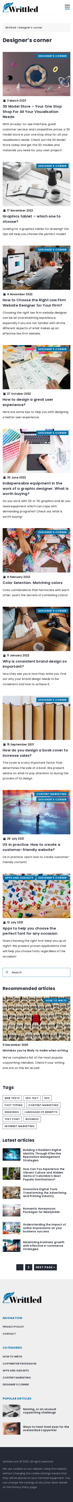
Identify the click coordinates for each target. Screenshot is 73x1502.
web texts (12, 1098)
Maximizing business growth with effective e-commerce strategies (43, 1246)
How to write (12, 1356)
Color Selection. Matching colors (33, 582)
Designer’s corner (16, 1384)
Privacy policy (13, 1326)
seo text (32, 1098)
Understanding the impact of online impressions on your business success (44, 1228)
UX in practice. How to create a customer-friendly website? (31, 847)
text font (12, 1119)
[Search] (7, 972)
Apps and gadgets (16, 1370)
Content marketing (17, 1377)
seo (47, 1098)
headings (12, 1112)
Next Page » (45, 1267)
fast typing (14, 1105)
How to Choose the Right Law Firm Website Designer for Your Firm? (34, 303)
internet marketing (20, 1126)
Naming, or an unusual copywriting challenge (39, 1410)
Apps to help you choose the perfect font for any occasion (30, 931)
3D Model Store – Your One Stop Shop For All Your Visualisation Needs (32, 111)
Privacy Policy (20, 1487)
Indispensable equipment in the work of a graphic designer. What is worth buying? (36, 488)
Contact (9, 1334)
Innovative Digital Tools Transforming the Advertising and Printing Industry (44, 1193)
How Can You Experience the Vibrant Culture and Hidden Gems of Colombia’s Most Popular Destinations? (44, 1174)
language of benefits (41, 1112)
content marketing (43, 1105)
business (32, 1119)
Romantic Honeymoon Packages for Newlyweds (41, 1210)
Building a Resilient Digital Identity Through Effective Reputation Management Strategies (42, 1155)
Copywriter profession (19, 1363)
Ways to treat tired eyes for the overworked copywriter (46, 1428)
